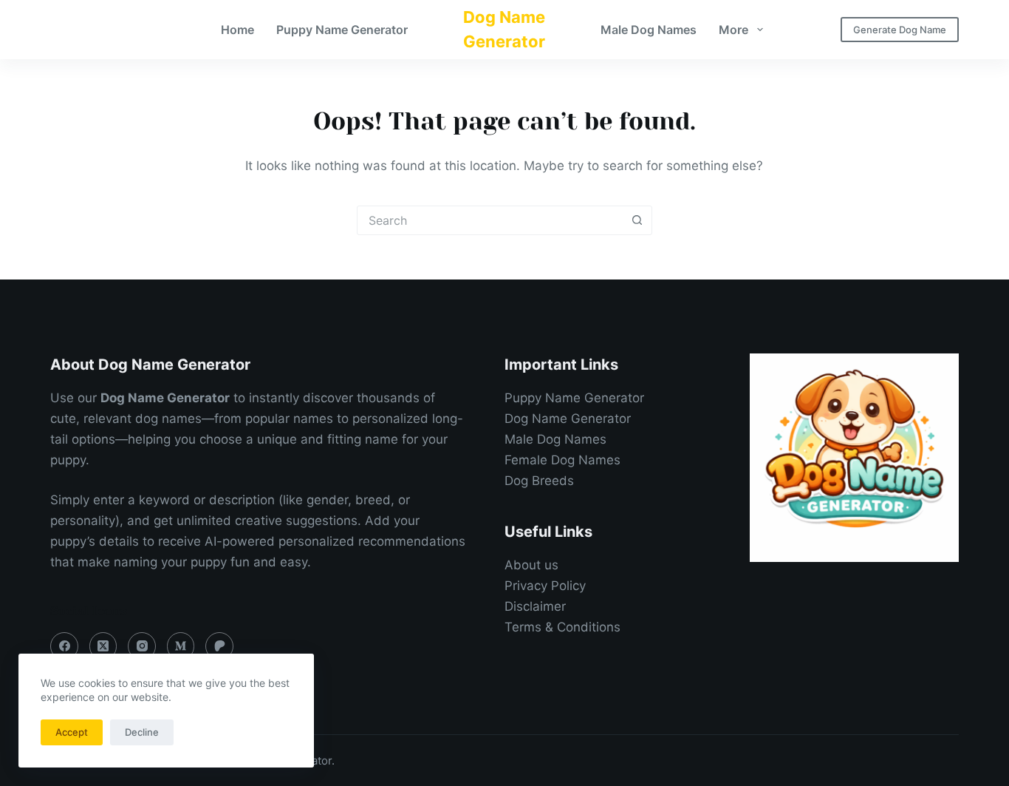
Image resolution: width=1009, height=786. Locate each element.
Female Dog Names (562, 460)
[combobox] (490, 220)
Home (237, 29)
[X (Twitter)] (103, 646)
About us (531, 565)
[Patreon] (219, 646)
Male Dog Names (649, 29)
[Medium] (181, 646)
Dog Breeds (539, 480)
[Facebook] (64, 646)
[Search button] (637, 220)
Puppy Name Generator (342, 29)
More (733, 29)
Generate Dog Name (899, 29)
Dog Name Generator (567, 418)
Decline (142, 732)
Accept (71, 732)
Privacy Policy (545, 585)
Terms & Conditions (562, 627)
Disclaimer (535, 606)
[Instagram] (142, 646)
